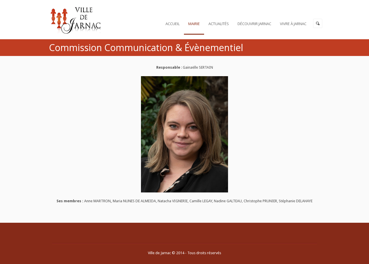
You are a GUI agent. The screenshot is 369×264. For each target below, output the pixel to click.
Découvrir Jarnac (254, 23)
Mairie (194, 23)
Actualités (218, 23)
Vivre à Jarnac (293, 23)
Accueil (172, 23)
